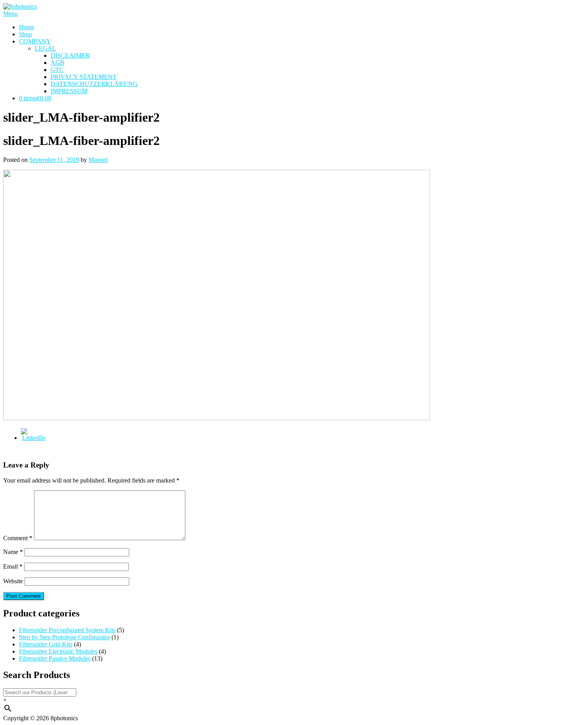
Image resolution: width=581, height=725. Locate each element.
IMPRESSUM (69, 91)
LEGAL (45, 48)
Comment (17, 538)
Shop (25, 34)
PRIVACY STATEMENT (84, 76)
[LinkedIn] (33, 437)
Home (26, 27)
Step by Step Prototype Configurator (64, 637)
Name (13, 551)
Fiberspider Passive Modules (55, 658)
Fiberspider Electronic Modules (58, 651)
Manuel (98, 159)
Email (13, 566)
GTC (57, 69)
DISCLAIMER (70, 55)
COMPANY (35, 41)
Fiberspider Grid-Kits (45, 644)
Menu (10, 13)
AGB (57, 62)
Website (13, 581)
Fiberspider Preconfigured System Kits (67, 630)
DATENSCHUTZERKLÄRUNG (94, 84)
